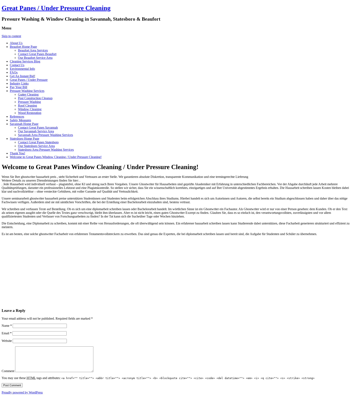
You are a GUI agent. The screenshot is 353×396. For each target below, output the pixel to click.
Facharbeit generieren (300, 223)
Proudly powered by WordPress (22, 392)
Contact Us (17, 65)
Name (7, 325)
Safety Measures (20, 120)
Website (7, 340)
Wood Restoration (29, 113)
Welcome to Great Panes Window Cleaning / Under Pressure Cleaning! (56, 157)
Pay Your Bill (18, 87)
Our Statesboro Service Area (36, 146)
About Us (16, 43)
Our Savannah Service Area (36, 131)
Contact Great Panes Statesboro (38, 142)
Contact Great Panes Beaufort (37, 54)
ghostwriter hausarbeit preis (39, 176)
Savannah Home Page (24, 124)
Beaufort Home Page (23, 46)
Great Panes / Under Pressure (29, 79)
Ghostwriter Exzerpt (182, 212)
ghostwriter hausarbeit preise (48, 198)
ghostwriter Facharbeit (54, 234)
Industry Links (19, 83)
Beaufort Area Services (33, 50)
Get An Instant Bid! (22, 76)
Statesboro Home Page (24, 138)
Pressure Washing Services (27, 91)
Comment (8, 371)
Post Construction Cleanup (35, 98)
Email (7, 333)
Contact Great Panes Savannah (38, 127)
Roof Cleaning (27, 105)
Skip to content (11, 36)
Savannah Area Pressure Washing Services (45, 135)
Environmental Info (22, 68)
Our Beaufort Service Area (35, 57)
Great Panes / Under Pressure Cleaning (56, 8)
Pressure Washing (29, 102)
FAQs (14, 72)
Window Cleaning (29, 109)
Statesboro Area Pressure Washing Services (46, 149)
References (17, 116)
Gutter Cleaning (28, 94)
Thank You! (17, 153)
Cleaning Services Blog (25, 61)
